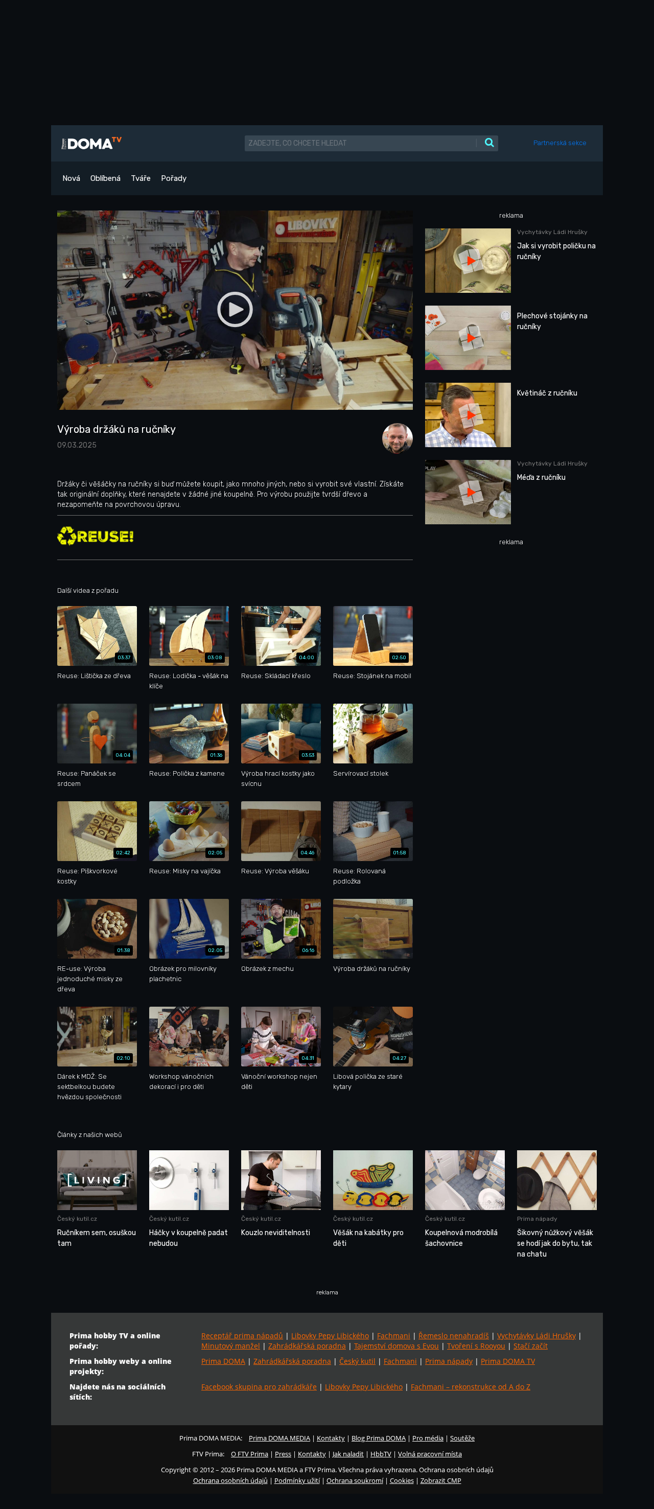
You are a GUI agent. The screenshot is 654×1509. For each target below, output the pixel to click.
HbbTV (380, 1453)
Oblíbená (105, 178)
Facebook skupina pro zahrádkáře (259, 1386)
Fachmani (393, 1335)
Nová (71, 178)
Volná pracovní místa (430, 1453)
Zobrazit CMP (441, 1480)
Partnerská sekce (560, 143)
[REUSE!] (95, 536)
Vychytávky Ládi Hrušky (536, 1335)
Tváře (141, 178)
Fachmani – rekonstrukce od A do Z (470, 1386)
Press (283, 1453)
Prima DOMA (223, 1361)
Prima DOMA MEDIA (279, 1438)
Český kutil (357, 1361)
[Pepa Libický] (395, 438)
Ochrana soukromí (354, 1480)
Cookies (402, 1480)
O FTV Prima (249, 1453)
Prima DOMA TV (508, 1361)
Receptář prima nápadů (242, 1335)
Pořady (173, 178)
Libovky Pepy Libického (330, 1335)
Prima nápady (449, 1361)
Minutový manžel (230, 1346)
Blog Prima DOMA (379, 1438)
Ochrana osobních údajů (230, 1480)
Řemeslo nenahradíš (453, 1335)
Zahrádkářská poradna (307, 1346)
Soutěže (462, 1438)
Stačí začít (530, 1346)
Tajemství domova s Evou (396, 1346)
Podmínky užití (297, 1480)
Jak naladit (348, 1453)
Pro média (427, 1438)
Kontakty (331, 1438)
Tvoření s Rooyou (476, 1346)
